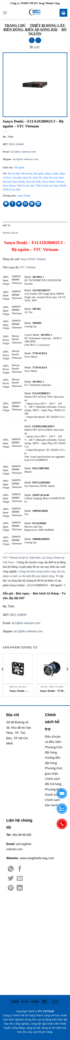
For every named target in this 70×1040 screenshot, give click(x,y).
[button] (5, 12)
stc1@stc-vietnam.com (23, 151)
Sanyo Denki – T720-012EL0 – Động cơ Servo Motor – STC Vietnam (52, 691)
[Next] (67, 676)
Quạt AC (27, 177)
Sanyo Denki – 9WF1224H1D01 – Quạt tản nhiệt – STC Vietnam (18, 691)
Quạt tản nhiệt (33, 181)
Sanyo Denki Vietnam (53, 181)
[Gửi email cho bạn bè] (25, 204)
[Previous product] (38, 40)
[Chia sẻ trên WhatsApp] (6, 204)
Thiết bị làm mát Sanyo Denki (50, 185)
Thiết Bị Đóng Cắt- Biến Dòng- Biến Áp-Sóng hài (34, 27)
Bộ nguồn (19, 167)
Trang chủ (15, 25)
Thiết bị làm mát (25, 185)
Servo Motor (9, 185)
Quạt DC (37, 177)
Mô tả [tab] (6, 225)
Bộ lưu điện (14, 173)
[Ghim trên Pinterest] (32, 204)
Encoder (17, 177)
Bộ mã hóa (27, 173)
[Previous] (3, 676)
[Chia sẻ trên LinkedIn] (38, 204)
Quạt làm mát (50, 177)
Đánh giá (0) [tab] (10, 232)
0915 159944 (16, 144)
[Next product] (31, 40)
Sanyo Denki (23, 195)
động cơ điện (51, 173)
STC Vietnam (28, 267)
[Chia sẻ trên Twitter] (19, 204)
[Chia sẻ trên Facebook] (12, 204)
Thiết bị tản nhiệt (11, 189)
